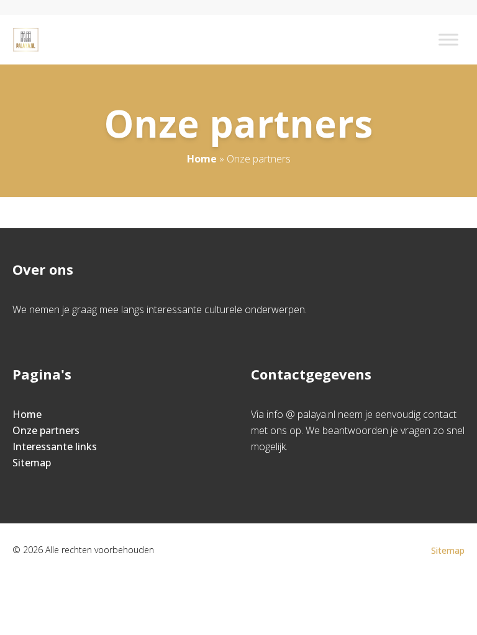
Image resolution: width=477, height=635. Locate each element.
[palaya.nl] (25, 39)
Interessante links (54, 446)
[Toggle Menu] (448, 39)
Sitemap (31, 462)
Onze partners (46, 430)
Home (202, 159)
